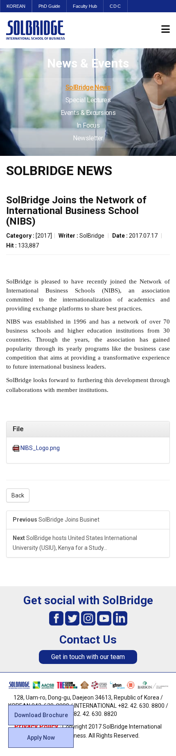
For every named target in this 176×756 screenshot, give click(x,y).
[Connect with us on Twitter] (72, 617)
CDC (115, 6)
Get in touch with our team (88, 657)
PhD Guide (49, 6)
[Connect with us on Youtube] (104, 617)
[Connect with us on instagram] (88, 617)
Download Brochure (41, 715)
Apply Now (41, 737)
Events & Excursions (88, 113)
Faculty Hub (85, 6)
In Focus (88, 125)
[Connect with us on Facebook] (56, 617)
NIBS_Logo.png (40, 448)
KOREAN (16, 6)
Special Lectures (88, 100)
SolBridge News (88, 87)
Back (17, 495)
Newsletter (88, 138)
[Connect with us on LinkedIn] (120, 617)
